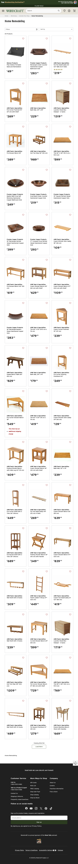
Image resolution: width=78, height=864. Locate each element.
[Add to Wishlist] (23, 38)
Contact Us (14, 793)
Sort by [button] (43, 29)
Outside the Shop (24, 16)
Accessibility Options (45, 850)
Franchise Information (56, 788)
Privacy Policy (36, 826)
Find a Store (53, 791)
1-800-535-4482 (16, 784)
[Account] (69, 11)
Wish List (33, 785)
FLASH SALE (39, 6)
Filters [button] (8, 29)
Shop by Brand (34, 797)
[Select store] (64, 11)
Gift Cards (33, 782)
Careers (52, 785)
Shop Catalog (34, 794)
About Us (53, 782)
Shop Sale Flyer (35, 791)
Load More (39, 746)
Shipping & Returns (17, 796)
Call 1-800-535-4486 (67, 3)
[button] (56, 29)
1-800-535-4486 (16, 790)
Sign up (39, 822)
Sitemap (60, 850)
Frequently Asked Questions (19, 799)
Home (6, 16)
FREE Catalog (34, 788)
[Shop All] (3, 11)
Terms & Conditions (31, 850)
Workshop (14, 16)
